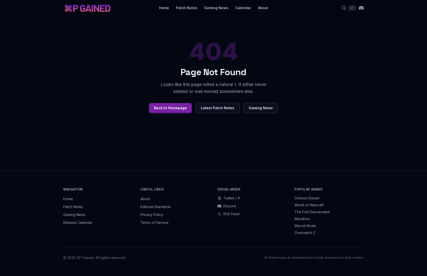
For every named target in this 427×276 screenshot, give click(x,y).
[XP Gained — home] (87, 8)
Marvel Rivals (305, 226)
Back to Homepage (170, 108)
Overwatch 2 (305, 233)
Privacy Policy (151, 214)
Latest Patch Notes (217, 108)
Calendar (243, 8)
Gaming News (216, 8)
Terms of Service (154, 222)
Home (164, 8)
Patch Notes (186, 8)
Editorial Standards (155, 207)
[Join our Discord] (361, 7)
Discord (229, 206)
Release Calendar (77, 222)
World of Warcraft (309, 205)
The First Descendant (312, 212)
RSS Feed (231, 214)
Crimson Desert (307, 198)
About (263, 8)
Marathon (302, 219)
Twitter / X (231, 198)
